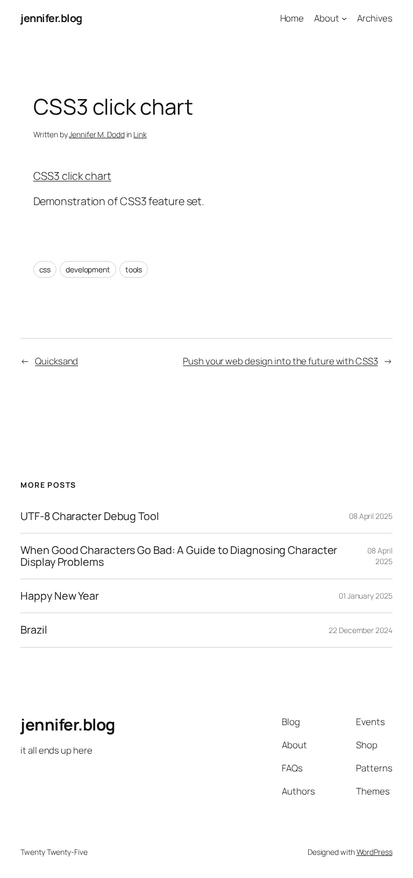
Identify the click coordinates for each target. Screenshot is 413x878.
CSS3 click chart (72, 175)
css (45, 269)
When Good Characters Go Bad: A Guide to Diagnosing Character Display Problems (178, 556)
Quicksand (56, 361)
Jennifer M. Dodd (96, 134)
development (88, 269)
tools (134, 269)
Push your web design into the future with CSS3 (280, 361)
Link (140, 134)
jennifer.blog (51, 18)
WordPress (375, 852)
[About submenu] (344, 18)
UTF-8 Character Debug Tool (89, 516)
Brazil (33, 630)
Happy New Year (59, 596)
